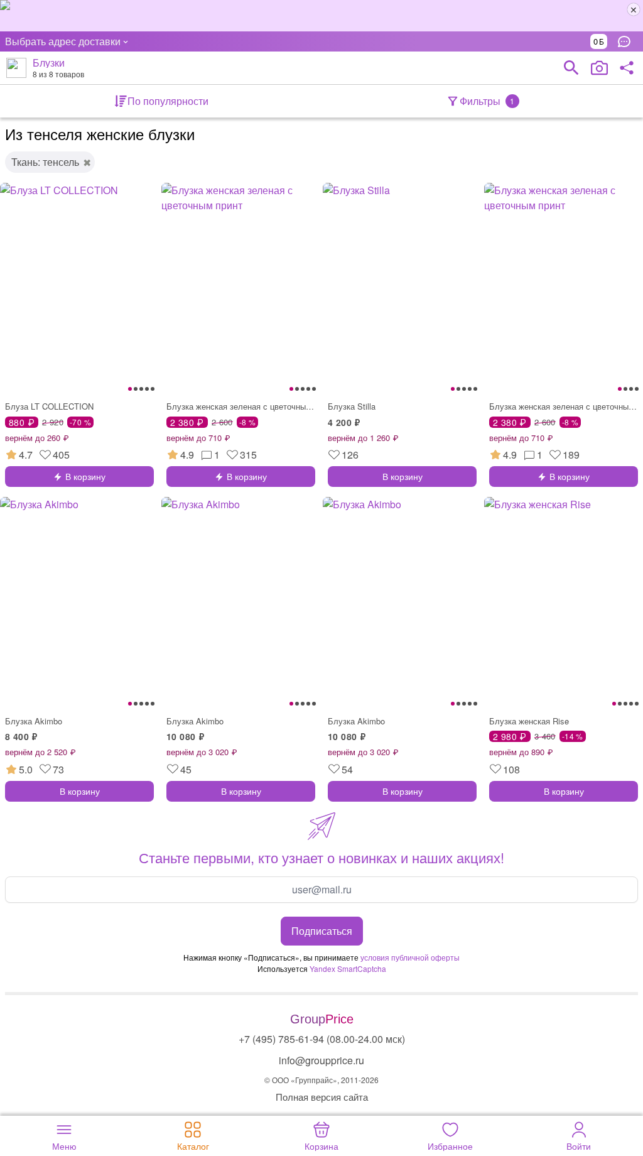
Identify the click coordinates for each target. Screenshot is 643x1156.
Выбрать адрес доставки (63, 41)
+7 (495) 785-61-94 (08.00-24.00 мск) (322, 1039)
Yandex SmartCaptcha (348, 968)
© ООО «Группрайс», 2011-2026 (321, 1079)
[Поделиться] (626, 68)
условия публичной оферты (410, 957)
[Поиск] (571, 68)
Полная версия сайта (322, 1096)
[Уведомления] (627, 41)
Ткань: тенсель (45, 162)
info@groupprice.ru (321, 1060)
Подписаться (321, 931)
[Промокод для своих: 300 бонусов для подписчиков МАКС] (321, 15)
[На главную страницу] (16, 68)
